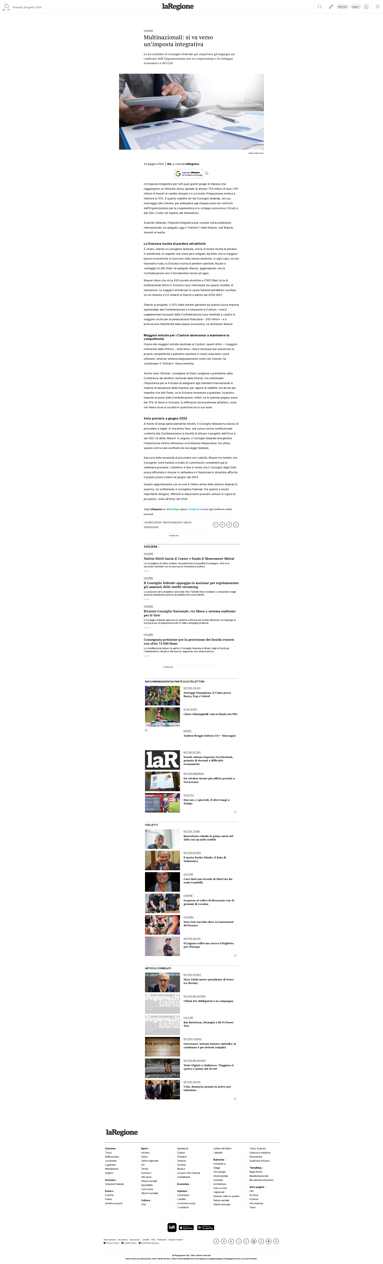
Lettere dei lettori (222, 1148)
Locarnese (111, 1160)
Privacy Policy (112, 1243)
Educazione (255, 1156)
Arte (143, 1204)
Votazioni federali (114, 1184)
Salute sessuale (221, 1204)
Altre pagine (257, 1187)
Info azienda (256, 1203)
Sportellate (147, 1185)
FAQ (153, 1240)
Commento (183, 1195)
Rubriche (219, 1159)
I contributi (183, 1207)
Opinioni (182, 1191)
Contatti (145, 1240)
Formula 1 (146, 1172)
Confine (109, 1195)
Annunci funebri (176, 1240)
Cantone (110, 1148)
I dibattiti (217, 1152)
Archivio (253, 1195)
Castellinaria (183, 1176)
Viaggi (216, 1167)
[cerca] (320, 6)
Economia (183, 1184)
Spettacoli (182, 1148)
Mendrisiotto (111, 1168)
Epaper (355, 6)
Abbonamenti (110, 1240)
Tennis (144, 1168)
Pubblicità (161, 1240)
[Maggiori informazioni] (207, 173)
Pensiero (182, 1156)
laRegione (192, 163)
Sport (144, 1148)
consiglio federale (152, 522)
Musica (181, 1168)
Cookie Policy (129, 1243)
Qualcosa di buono (259, 1160)
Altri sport (146, 1176)
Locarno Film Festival (188, 1172)
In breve (253, 1199)
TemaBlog (255, 1167)
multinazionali (151, 527)
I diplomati (218, 1192)
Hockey (145, 1152)
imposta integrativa (172, 522)
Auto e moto (220, 1188)
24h (251, 1191)
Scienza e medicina (259, 1152)
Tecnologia (219, 1171)
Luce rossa (147, 1189)
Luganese (110, 1164)
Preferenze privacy (150, 1243)
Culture (146, 1200)
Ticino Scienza (257, 1148)
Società (181, 1164)
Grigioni (109, 1172)
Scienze (181, 1160)
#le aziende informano (261, 1179)
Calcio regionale (149, 1160)
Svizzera (110, 1179)
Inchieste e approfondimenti (222, 1164)
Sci (143, 1164)
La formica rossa (186, 1203)
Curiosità (218, 1179)
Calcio (144, 1156)
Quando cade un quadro (226, 1196)
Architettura (219, 1184)
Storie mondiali (149, 1181)
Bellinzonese (112, 1156)
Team (252, 1207)
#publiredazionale (258, 1175)
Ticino (108, 1152)
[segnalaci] (331, 6)
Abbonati (342, 6)
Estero (109, 1191)
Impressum (135, 1240)
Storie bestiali (220, 1175)
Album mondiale (149, 1193)
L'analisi (181, 1199)
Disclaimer (123, 1240)
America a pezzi (113, 1203)
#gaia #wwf (255, 1171)
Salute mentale (221, 1200)
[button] (216, 1241)
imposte (187, 522)
